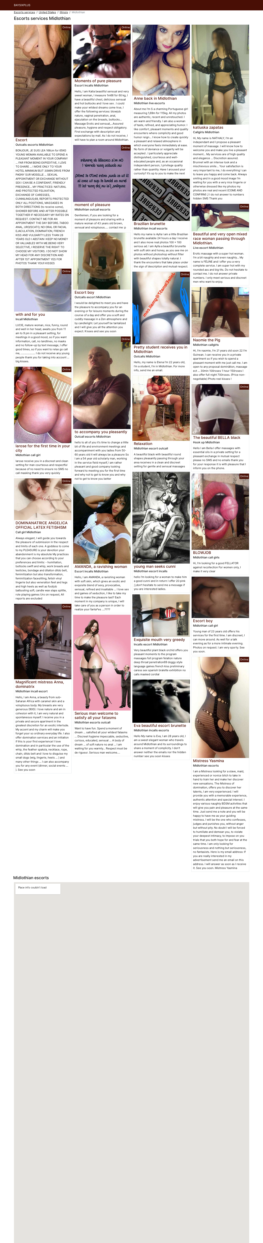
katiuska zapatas (208, 127)
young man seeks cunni (155, 566)
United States (47, 12)
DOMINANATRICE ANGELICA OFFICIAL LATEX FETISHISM (42, 525)
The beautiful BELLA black (216, 437)
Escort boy (84, 292)
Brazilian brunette (149, 223)
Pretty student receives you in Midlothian (160, 349)
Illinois (64, 12)
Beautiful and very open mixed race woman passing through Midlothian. (220, 238)
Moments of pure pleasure (98, 81)
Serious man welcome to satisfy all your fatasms (96, 715)
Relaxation (143, 443)
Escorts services (24, 12)
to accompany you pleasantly (101, 432)
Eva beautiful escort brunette (160, 725)
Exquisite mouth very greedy (159, 639)
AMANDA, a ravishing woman (101, 566)
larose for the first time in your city (43, 448)
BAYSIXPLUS (22, 5)
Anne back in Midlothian (155, 98)
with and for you (30, 314)
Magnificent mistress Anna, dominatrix (40, 684)
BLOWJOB (202, 552)
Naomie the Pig (206, 340)
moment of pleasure (92, 204)
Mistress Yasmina (208, 761)
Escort (21, 140)
